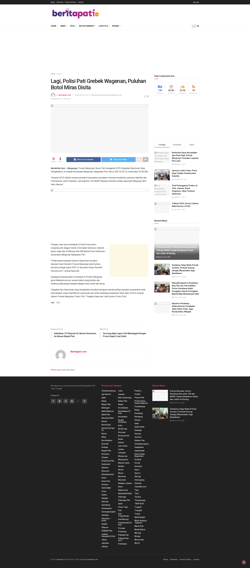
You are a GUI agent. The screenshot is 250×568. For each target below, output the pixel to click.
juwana (121, 394)
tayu (137, 490)
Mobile (121, 466)
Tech (72, 26)
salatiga (138, 430)
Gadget (105, 498)
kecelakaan (123, 408)
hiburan (105, 527)
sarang (138, 434)
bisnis (104, 434)
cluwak (105, 457)
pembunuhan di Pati (125, 524)
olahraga (122, 497)
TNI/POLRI (139, 504)
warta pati (139, 526)
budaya (105, 447)
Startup (138, 476)
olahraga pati (124, 500)
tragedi (138, 507)
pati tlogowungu (123, 515)
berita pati (102, 95)
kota (120, 425)
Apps (104, 398)
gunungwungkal (108, 512)
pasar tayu (123, 507)
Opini (120, 504)
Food (104, 491)
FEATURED (106, 488)
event (104, 478)
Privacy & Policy (70, 2)
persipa (121, 528)
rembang (139, 413)
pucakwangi (140, 406)
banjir (104, 401)
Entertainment (86, 26)
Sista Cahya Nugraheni (140, 455)
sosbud (138, 459)
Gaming (105, 501)
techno (138, 497)
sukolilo (138, 483)
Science (138, 437)
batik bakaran (108, 411)
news (120, 487)
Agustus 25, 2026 (163, 257)
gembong (106, 505)
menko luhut (123, 463)
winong (138, 533)
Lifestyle (103, 26)
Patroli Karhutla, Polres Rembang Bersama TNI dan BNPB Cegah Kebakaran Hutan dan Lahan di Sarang (176, 250)
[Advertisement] (151, 13)
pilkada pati (123, 535)
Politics (138, 391)
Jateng (105, 546)
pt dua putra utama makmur (141, 402)
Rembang (139, 417)
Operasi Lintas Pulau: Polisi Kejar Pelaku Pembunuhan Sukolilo (184, 173)
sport (137, 470)
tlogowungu (140, 500)
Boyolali (105, 444)
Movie (120, 470)
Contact (80, 2)
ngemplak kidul (125, 493)
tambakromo (140, 487)
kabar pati (122, 401)
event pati (106, 481)
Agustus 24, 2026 (179, 297)
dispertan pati (108, 461)
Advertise (60, 2)
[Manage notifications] (244, 562)
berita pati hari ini (114, 95)
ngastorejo (123, 490)
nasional (122, 476)
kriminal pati (123, 436)
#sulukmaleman (109, 391)
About (53, 2)
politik (137, 394)
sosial (137, 463)
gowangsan (107, 508)
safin (137, 423)
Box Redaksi (107, 440)
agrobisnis (106, 394)
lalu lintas (122, 446)
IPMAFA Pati (107, 531)
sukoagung (139, 480)
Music (120, 473)
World (137, 543)
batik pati (106, 415)
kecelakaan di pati (124, 412)
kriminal (121, 432)
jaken (104, 540)
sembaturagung (141, 444)
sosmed (138, 466)
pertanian (122, 532)
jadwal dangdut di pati (108, 535)
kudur (120, 439)
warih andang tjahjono (140, 522)
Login (197, 2)
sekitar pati (140, 440)
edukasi (105, 468)
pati (58, 302)
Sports (137, 473)
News (62, 26)
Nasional (122, 480)
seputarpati (140, 451)
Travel (137, 514)
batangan (106, 408)
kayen (120, 404)
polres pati (139, 398)
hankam (105, 515)
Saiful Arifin (139, 427)
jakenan (105, 543)
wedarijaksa (140, 529)
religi (137, 410)
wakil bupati (140, 517)
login (59, 370)
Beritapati (60, 559)
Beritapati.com (65, 95)
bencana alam (108, 418)
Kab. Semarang (124, 398)
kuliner (121, 442)
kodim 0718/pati (122, 421)
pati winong (123, 519)
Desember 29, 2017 (82, 95)
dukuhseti (106, 464)
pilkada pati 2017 (123, 539)
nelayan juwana (125, 483)
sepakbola (139, 447)
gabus (104, 495)
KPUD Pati (122, 429)
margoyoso (123, 459)
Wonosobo (139, 540)
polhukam (122, 544)
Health (104, 524)
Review (115, 26)
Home (53, 26)
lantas (121, 449)
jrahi (120, 391)
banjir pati (106, 404)
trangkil (138, 510)
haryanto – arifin (106, 519)
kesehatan (122, 417)
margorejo (122, 456)
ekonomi (105, 471)
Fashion (105, 485)
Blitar (104, 437)
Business (106, 454)
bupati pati (106, 451)
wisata (137, 536)
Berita (59, 74)
